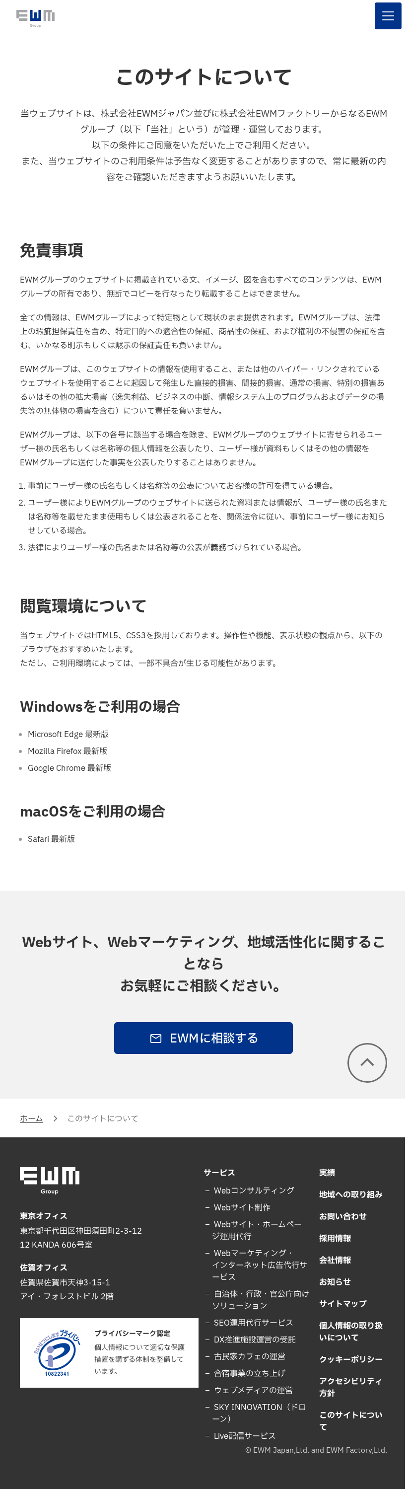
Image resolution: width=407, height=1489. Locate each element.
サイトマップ (337, 1304)
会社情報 (329, 1260)
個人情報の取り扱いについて (345, 1332)
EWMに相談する (210, 1039)
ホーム (31, 1119)
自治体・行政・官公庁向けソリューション (253, 1300)
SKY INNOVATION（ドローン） (255, 1413)
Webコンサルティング (249, 1191)
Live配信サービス (240, 1436)
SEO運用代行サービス (249, 1323)
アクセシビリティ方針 (345, 1388)
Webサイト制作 (237, 1208)
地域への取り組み (345, 1195)
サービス (216, 1173)
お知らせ (329, 1282)
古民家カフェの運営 (245, 1357)
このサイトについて (345, 1421)
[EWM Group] (35, 18)
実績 (321, 1173)
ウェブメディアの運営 (248, 1391)
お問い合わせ (337, 1217)
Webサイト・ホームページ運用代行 (253, 1231)
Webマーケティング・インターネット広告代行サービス (252, 1265)
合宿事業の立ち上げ (245, 1374)
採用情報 (329, 1239)
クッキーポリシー (345, 1360)
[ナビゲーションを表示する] (380, 15)
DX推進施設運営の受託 (250, 1340)
